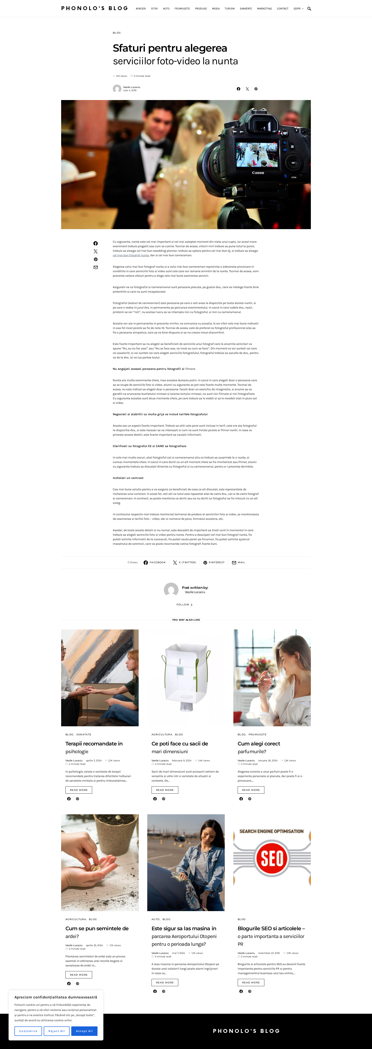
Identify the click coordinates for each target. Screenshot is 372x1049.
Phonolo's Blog (95, 8)
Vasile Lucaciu (131, 87)
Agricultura (162, 734)
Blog (117, 32)
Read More (79, 789)
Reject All (56, 1031)
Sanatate (83, 734)
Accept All (84, 1031)
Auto (156, 919)
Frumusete (258, 734)
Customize (28, 1031)
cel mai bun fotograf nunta (131, 255)
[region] (56, 1015)
